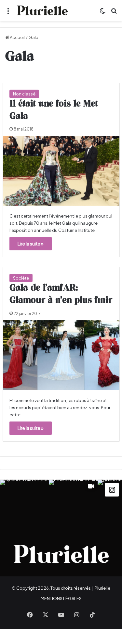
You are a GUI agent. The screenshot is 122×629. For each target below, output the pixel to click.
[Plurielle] (42, 10)
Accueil (17, 37)
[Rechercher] (114, 13)
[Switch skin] (102, 13)
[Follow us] (111, 489)
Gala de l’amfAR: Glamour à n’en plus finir (60, 294)
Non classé (24, 93)
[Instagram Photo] (24, 504)
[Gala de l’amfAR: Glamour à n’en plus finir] (61, 355)
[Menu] (8, 13)
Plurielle (102, 588)
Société (21, 278)
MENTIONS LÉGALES (61, 598)
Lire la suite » (31, 243)
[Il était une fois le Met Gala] (61, 171)
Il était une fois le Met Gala (53, 110)
